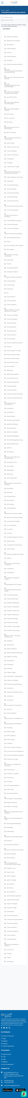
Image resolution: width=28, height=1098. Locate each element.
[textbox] (14, 17)
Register (5, 1041)
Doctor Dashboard (8, 1064)
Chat (4, 1057)
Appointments (7, 1054)
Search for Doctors (8, 1036)
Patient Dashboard (8, 1046)
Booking (5, 1043)
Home (2, 10)
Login (4, 1038)
